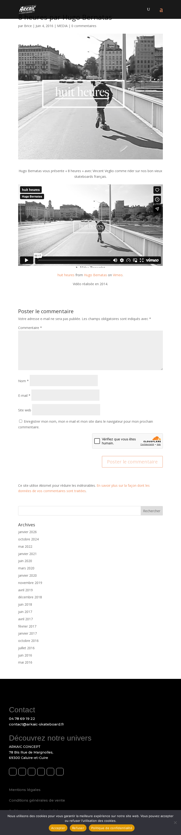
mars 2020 (26, 568)
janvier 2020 (27, 575)
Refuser (78, 828)
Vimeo (118, 275)
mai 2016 (25, 662)
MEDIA (62, 26)
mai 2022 (25, 546)
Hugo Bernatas (95, 275)
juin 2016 (25, 655)
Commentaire (30, 327)
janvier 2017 (27, 633)
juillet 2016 (26, 648)
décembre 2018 (30, 597)
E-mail (24, 395)
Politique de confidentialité (111, 828)
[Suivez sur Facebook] (12, 771)
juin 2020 (25, 561)
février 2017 (27, 626)
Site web (24, 410)
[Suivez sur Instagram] (22, 771)
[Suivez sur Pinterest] (50, 771)
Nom (23, 381)
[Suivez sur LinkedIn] (41, 771)
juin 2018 (25, 604)
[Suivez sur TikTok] (60, 771)
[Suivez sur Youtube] (31, 771)
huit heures (66, 275)
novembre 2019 (30, 582)
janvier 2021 (27, 553)
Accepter (58, 828)
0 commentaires (83, 26)
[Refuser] (175, 822)
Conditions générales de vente (37, 800)
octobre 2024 (28, 539)
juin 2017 (25, 611)
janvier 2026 (27, 532)
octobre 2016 (28, 640)
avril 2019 (25, 590)
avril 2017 (25, 619)
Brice (28, 26)
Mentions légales (25, 789)
